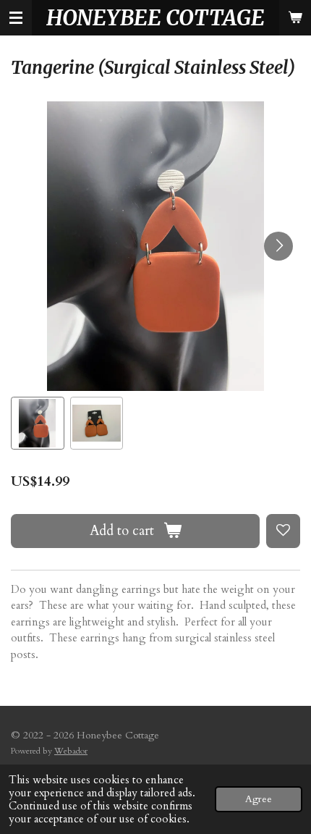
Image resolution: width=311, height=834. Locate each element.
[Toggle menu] (16, 17)
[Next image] (278, 246)
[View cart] (295, 17)
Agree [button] (258, 799)
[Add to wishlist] (283, 531)
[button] (37, 423)
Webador (71, 751)
